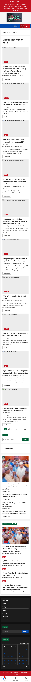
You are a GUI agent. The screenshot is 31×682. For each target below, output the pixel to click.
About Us (6, 4)
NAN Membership (22, 8)
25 (4, 663)
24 (26, 660)
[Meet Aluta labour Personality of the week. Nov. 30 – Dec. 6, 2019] (15, 322)
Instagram (5, 607)
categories (23, 4)
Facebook (5, 600)
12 (8, 656)
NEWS (5, 62)
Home (25, 6)
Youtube (4, 610)
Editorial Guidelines (16, 6)
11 (4, 656)
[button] (1, 26)
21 (15, 660)
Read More (7, 80)
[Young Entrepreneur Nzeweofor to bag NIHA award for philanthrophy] (15, 247)
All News (17, 4)
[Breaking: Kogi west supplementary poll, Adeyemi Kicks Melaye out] (15, 91)
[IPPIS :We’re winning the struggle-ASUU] (15, 285)
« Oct (3, 666)
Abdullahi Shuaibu (8, 565)
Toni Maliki (6, 553)
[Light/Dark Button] (15, 26)
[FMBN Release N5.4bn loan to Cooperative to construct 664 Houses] (15, 128)
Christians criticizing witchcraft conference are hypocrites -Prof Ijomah (14, 181)
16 (23, 656)
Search (5, 435)
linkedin (4, 613)
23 (23, 660)
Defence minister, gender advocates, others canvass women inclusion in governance (15, 587)
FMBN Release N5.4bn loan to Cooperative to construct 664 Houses (13, 142)
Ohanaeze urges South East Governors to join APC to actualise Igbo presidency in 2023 (14, 221)
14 (20, 429)
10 (26, 653)
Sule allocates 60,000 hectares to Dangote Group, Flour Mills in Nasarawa (14, 410)
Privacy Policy (15, 10)
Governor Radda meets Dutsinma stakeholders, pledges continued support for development (15, 486)
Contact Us (7, 6)
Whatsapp (5, 616)
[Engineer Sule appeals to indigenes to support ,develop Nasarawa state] (15, 359)
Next (24, 429)
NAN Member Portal (10, 8)
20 (12, 660)
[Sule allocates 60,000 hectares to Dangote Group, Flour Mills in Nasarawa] (15, 397)
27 (12, 663)
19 (8, 660)
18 (4, 660)
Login (27, 26)
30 (23, 663)
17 (26, 656)
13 (12, 656)
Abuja (12, 4)
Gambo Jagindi (7, 107)
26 (8, 663)
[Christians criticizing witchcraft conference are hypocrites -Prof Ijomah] (15, 168)
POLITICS (6, 98)
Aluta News (6, 75)
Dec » (27, 666)
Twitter (4, 603)
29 (19, 663)
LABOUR (6, 291)
